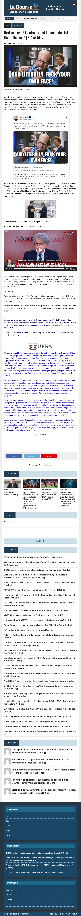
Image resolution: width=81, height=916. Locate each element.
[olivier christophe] (7, 763)
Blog (7, 821)
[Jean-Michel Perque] (7, 783)
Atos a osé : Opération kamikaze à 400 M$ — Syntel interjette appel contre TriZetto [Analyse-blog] (36, 610)
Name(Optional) (10, 522)
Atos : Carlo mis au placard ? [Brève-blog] (11, 493)
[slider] (39, 268)
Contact (8, 835)
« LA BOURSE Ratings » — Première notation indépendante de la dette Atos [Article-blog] (33, 615)
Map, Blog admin (18, 90)
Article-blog (8, 490)
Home (8, 816)
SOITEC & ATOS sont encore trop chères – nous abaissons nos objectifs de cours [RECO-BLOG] (34, 590)
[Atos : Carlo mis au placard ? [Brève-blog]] (12, 487)
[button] (40, 250)
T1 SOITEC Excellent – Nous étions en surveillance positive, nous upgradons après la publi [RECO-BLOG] (37, 570)
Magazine (9, 890)
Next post (48, 465)
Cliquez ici (67, 322)
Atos (14, 43)
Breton (19, 43)
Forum (8, 826)
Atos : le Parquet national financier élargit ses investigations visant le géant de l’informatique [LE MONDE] (38, 716)
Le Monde (9, 899)
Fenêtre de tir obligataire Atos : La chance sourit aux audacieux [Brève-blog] (28, 630)
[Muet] (71, 269)
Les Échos (9, 904)
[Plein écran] (74, 269)
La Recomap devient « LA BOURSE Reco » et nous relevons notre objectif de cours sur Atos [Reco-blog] (37, 620)
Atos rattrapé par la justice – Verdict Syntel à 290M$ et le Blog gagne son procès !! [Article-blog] (36, 721)
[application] (40, 250)
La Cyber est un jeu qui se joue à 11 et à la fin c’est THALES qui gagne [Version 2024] (49, 495)
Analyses (63, 490)
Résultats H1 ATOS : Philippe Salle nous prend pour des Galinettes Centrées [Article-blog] (33, 557)
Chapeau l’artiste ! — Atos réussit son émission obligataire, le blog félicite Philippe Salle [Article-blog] (38, 625)
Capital (8, 894)
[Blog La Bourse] (38, 8)
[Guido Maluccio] (7, 793)
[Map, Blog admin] (7, 753)
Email (6, 530)
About (8, 830)
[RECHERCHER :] (65, 18)
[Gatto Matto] (7, 773)
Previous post (34, 465)
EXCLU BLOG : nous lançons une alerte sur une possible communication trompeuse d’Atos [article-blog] (37, 726)
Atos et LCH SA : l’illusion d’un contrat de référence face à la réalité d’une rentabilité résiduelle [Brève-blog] (39, 681)
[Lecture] (7, 269)
